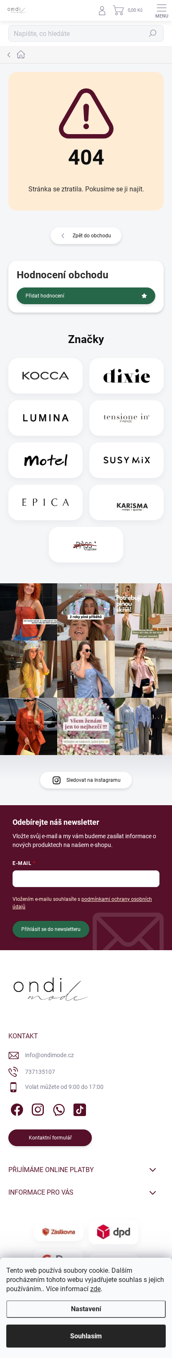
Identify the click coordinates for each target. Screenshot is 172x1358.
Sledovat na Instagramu (93, 780)
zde (95, 1289)
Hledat (152, 33)
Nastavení (86, 1309)
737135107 (40, 1071)
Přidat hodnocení (44, 296)
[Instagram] (36, 1108)
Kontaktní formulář (50, 1138)
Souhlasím (86, 1336)
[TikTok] (78, 1108)
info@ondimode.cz (49, 1055)
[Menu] (161, 10)
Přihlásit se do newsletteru (51, 929)
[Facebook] (15, 1108)
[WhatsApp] (57, 1108)
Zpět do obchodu (92, 236)
